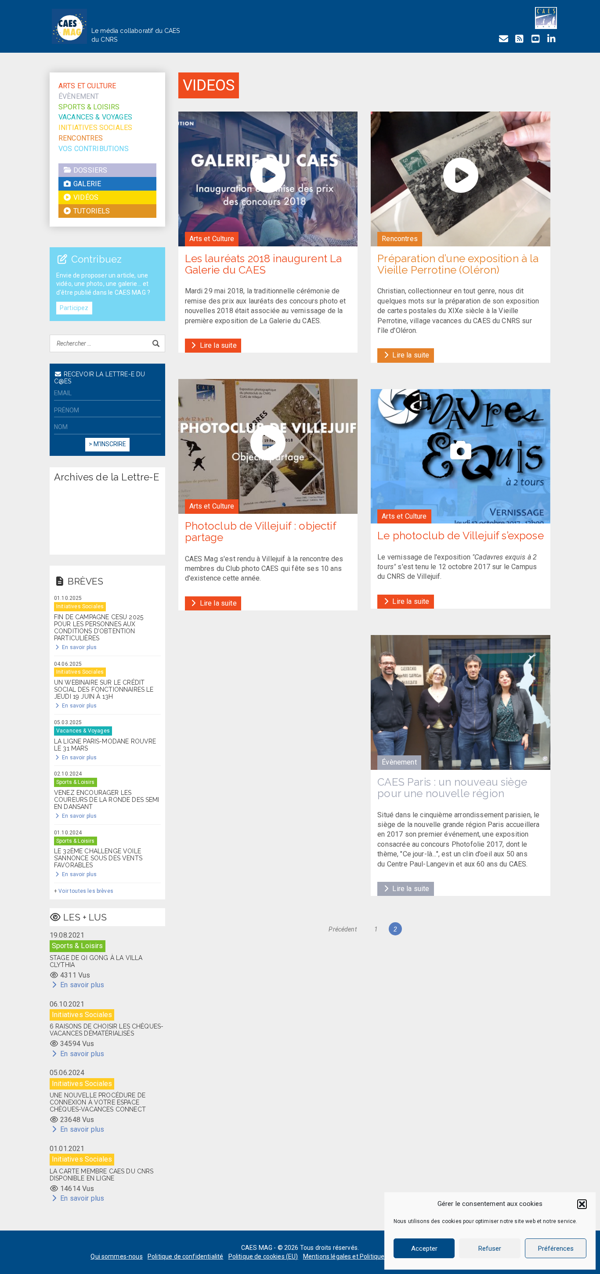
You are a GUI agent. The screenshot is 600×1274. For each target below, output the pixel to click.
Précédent (342, 929)
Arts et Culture (87, 86)
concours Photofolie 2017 (461, 844)
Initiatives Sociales (95, 127)
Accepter (424, 1248)
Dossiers (89, 170)
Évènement (78, 96)
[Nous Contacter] (503, 38)
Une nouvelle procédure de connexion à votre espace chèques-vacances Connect (98, 1102)
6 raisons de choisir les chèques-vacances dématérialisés (106, 1030)
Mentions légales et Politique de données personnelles (380, 1256)
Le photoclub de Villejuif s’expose (460, 535)
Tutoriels (91, 211)
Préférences (556, 1248)
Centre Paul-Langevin (420, 864)
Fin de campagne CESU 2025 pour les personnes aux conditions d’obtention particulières (98, 628)
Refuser (489, 1248)
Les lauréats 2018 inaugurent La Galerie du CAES (263, 264)
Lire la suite (217, 345)
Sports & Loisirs (89, 107)
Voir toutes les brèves (85, 891)
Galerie (86, 184)
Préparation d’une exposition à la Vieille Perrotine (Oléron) (458, 264)
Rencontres (80, 138)
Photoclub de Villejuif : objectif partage (260, 532)
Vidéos (85, 197)
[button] (582, 1204)
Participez (74, 307)
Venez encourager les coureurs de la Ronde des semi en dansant (106, 799)
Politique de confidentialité (185, 1256)
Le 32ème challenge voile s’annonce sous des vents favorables (98, 858)
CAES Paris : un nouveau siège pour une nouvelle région (452, 788)
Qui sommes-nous (116, 1256)
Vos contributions (93, 148)
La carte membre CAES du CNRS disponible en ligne (101, 1175)
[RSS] (519, 38)
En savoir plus (79, 647)
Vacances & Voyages (95, 117)
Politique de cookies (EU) (263, 1256)
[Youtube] (535, 38)
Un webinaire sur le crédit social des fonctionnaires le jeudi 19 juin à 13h (103, 689)
